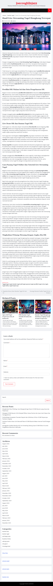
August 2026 (5, 444)
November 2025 (6, 466)
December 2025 (6, 463)
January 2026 (6, 461)
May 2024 (5, 510)
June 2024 (5, 508)
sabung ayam (5, 541)
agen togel (9, 284)
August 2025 (5, 473)
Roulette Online (6, 539)
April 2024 (5, 513)
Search (4, 397)
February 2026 (6, 458)
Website (5, 372)
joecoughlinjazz (26, 3)
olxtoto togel (5, 561)
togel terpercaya (13, 286)
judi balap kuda (6, 536)
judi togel (22, 284)
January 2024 (6, 520)
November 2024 (6, 496)
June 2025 (5, 478)
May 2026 (5, 451)
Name (5, 360)
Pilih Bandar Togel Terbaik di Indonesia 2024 (25, 316)
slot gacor (5, 544)
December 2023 (6, 523)
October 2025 (6, 468)
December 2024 (6, 493)
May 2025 (5, 481)
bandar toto (5, 577)
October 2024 (6, 498)
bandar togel (5, 282)
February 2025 (6, 488)
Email (5, 366)
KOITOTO (31, 584)
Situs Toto (5, 553)
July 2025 (4, 476)
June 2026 (5, 449)
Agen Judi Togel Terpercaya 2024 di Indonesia (8, 316)
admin (14, 21)
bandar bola (5, 531)
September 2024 (6, 500)
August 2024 (5, 503)
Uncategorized (6, 546)
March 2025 (5, 486)
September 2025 (6, 471)
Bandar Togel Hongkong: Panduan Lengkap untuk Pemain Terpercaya (42, 316)
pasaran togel (29, 284)
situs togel (45, 284)
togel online (5, 286)
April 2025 (5, 483)
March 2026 (5, 456)
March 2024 (5, 515)
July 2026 (4, 446)
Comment (6, 343)
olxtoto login (5, 569)
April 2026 (5, 453)
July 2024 (4, 505)
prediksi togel (38, 284)
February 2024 (6, 518)
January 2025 (5, 491)
